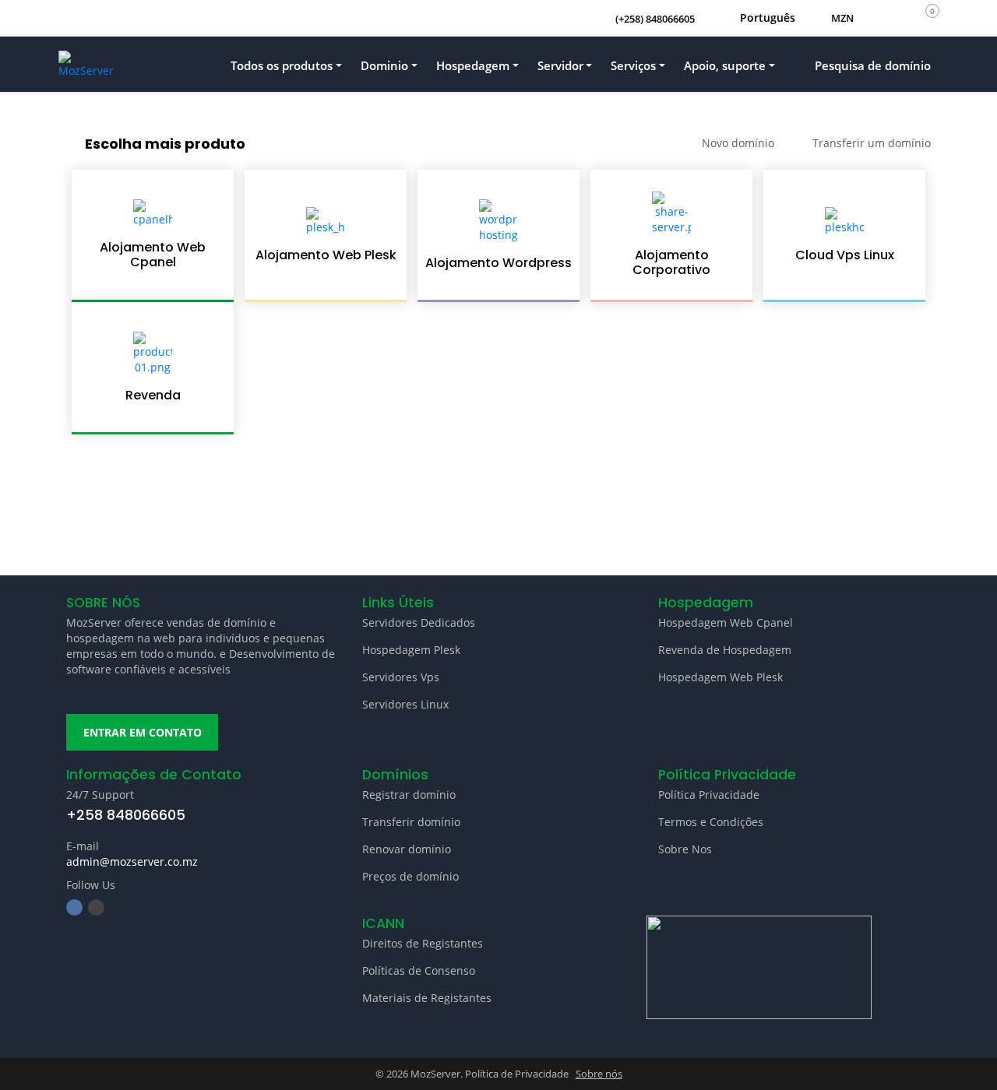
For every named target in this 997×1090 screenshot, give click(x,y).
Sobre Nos (685, 849)
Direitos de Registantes (422, 943)
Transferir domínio (411, 821)
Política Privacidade (708, 794)
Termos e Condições (710, 821)
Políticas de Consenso (418, 970)
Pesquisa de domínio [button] (871, 65)
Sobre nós (599, 1074)
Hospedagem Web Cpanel (725, 622)
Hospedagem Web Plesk (720, 677)
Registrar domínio (409, 794)
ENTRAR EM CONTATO (142, 732)
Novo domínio (738, 142)
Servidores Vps (400, 677)
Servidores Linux (405, 704)
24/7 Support (100, 794)
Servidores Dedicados (418, 622)
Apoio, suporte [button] (725, 65)
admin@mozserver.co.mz (132, 861)
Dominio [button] (384, 65)
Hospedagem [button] (472, 65)
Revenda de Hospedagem (724, 649)
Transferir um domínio (871, 142)
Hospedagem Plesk (411, 649)
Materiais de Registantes (426, 997)
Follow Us (90, 884)
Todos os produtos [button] (282, 65)
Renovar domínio (406, 849)
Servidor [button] (560, 65)
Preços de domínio (410, 876)
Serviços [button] (633, 65)
